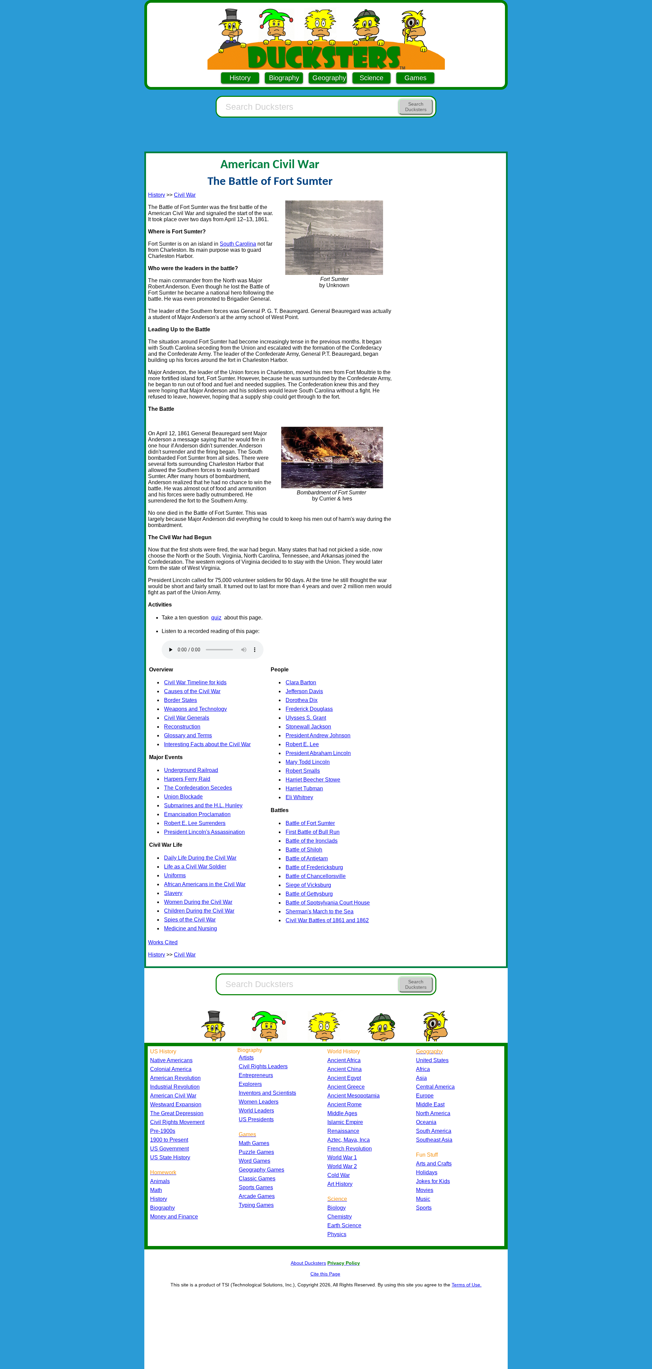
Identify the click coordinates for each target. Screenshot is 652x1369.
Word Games (254, 1161)
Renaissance (343, 1131)
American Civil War (173, 1096)
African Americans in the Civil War (205, 884)
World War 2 (342, 1166)
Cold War (338, 1175)
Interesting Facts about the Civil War (207, 744)
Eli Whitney (299, 797)
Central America (435, 1087)
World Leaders (256, 1110)
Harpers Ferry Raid (187, 779)
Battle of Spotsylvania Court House (328, 903)
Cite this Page (325, 1274)
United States (432, 1060)
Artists (246, 1057)
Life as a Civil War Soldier (195, 867)
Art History (339, 1184)
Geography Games (261, 1170)
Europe (425, 1096)
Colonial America (171, 1069)
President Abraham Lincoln (318, 753)
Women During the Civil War (198, 902)
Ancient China (344, 1069)
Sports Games (256, 1187)
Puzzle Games (256, 1152)
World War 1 (342, 1157)
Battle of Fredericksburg (314, 867)
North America (433, 1113)
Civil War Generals (186, 718)
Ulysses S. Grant (306, 718)
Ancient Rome (344, 1104)
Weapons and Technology (195, 709)
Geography (329, 78)
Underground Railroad (191, 770)
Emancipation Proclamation (197, 814)
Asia (421, 1078)
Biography (284, 78)
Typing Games (256, 1205)
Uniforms (175, 875)
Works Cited (163, 942)
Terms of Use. (467, 1284)
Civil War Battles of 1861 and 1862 (327, 920)
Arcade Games (257, 1196)
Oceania (426, 1122)
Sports (424, 1208)
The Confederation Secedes (198, 788)
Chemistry (339, 1216)
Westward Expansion (175, 1104)
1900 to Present (169, 1140)
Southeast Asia (434, 1140)
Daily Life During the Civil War (200, 858)
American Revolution (175, 1078)
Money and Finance (174, 1216)
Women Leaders (258, 1102)
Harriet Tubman (304, 788)
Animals (160, 1181)
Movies (424, 1190)
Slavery (173, 893)
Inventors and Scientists (267, 1093)
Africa (423, 1069)
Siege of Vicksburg (308, 885)
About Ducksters (308, 1263)
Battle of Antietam (307, 858)
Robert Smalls (303, 771)
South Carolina (238, 244)
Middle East (430, 1104)
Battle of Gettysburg (309, 894)
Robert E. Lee (302, 744)
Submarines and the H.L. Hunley (203, 805)
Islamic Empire (345, 1122)
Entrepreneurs (256, 1075)
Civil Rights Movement (177, 1122)
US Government (169, 1149)
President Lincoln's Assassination (204, 832)
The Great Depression (176, 1113)
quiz (216, 617)
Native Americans (171, 1060)
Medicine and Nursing (190, 928)
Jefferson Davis (304, 691)
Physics (336, 1234)
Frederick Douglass (309, 709)
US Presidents (256, 1119)
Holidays (426, 1172)
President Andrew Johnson (318, 735)
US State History (170, 1157)
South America (433, 1131)
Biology (336, 1208)
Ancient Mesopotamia (353, 1096)
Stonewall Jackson (308, 727)
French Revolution (349, 1149)
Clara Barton (301, 682)
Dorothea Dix (302, 700)
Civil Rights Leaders (263, 1066)
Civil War (185, 195)
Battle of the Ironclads (312, 841)
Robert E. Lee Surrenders (194, 823)
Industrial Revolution (175, 1087)
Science (371, 78)
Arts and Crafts (434, 1163)
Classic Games (257, 1178)
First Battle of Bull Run (313, 832)
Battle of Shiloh (304, 850)
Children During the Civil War (199, 911)
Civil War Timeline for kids (195, 682)
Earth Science (344, 1225)
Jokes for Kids (433, 1181)
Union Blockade (183, 797)
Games (415, 78)
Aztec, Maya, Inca (348, 1140)
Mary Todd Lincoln (308, 762)
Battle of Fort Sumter (310, 823)
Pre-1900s (162, 1131)
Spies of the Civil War (190, 920)
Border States (180, 700)
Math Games (254, 1143)
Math (156, 1190)
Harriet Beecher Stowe (313, 780)
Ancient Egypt (344, 1078)
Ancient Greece (346, 1087)
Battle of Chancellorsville (316, 876)
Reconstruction (182, 727)
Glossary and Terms (188, 735)
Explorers (250, 1084)
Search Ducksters (416, 106)
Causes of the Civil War (192, 691)
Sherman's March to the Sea (320, 911)
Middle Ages (342, 1113)
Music (423, 1199)
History (240, 78)
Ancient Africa (344, 1060)
